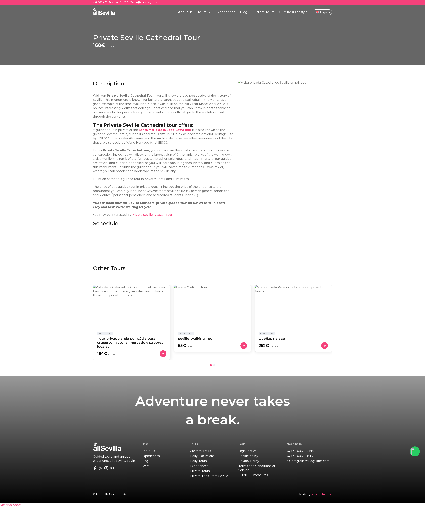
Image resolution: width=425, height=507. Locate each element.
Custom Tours (263, 12)
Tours (201, 12)
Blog (243, 12)
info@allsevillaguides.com (148, 2)
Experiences (225, 12)
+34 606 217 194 (102, 2)
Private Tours (200, 471)
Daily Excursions (202, 456)
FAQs (145, 466)
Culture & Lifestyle (293, 12)
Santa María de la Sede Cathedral (165, 130)
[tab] (211, 365)
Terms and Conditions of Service (256, 468)
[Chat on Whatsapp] (415, 451)
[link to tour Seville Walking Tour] (212, 318)
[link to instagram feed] (106, 468)
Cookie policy (248, 456)
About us (185, 12)
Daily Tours (198, 461)
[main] (104, 12)
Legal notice (247, 451)
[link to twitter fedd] (101, 468)
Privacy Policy (248, 461)
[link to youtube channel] (112, 468)
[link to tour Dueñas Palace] (293, 318)
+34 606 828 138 (123, 2)
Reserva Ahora (11, 505)
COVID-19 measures (253, 475)
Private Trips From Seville (209, 476)
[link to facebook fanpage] (95, 468)
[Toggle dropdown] (209, 12)
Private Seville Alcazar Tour (152, 215)
